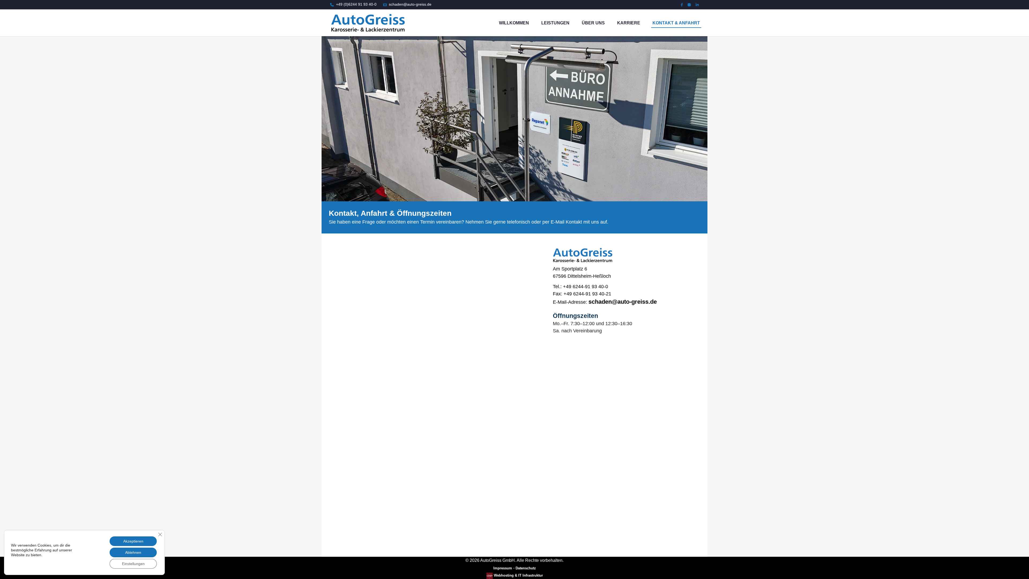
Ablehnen (133, 552)
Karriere (628, 22)
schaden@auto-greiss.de (622, 301)
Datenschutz (526, 568)
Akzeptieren (133, 541)
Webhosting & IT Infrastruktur (518, 575)
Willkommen (514, 22)
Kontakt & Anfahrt (676, 22)
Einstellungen (133, 564)
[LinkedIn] (697, 5)
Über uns (593, 22)
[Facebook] (682, 5)
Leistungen (555, 22)
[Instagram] (689, 5)
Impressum (502, 568)
